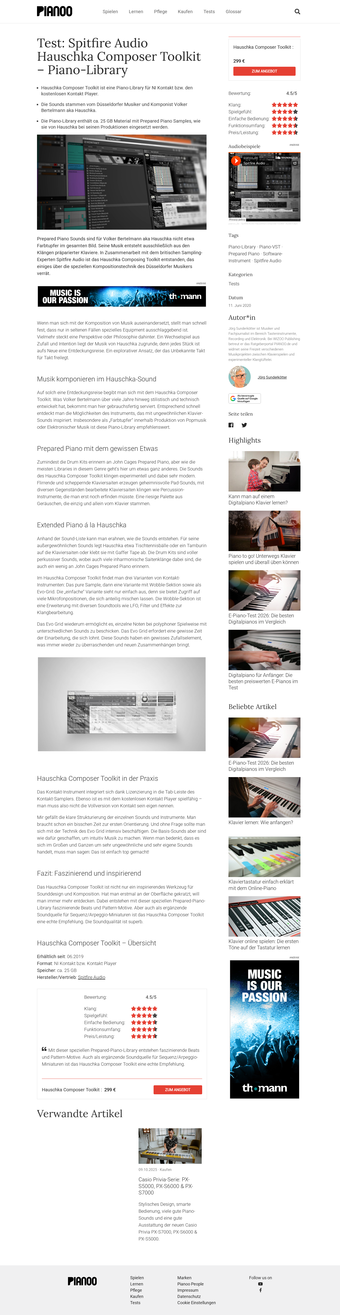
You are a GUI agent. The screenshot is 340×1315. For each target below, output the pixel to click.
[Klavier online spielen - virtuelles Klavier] (264, 916)
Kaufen (185, 11)
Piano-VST (270, 247)
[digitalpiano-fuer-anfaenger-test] (264, 650)
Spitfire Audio (91, 977)
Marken (184, 1277)
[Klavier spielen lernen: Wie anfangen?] (264, 797)
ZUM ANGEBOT (178, 1090)
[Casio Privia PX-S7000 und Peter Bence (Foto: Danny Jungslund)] (170, 1146)
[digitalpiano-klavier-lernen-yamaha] (264, 471)
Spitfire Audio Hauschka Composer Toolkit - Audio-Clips (269, 223)
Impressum (187, 1290)
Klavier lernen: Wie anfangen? (261, 822)
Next (212, 704)
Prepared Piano (244, 253)
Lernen (136, 11)
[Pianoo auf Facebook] (261, 1290)
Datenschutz (189, 1296)
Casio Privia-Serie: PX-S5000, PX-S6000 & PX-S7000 (166, 1186)
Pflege (160, 11)
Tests (209, 11)
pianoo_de (234, 223)
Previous (31, 704)
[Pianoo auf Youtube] (260, 1284)
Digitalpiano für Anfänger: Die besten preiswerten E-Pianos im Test (263, 681)
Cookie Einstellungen (196, 1302)
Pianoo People (190, 1284)
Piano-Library (242, 247)
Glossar (233, 11)
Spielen (110, 11)
